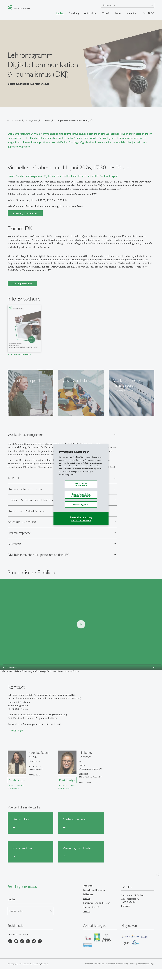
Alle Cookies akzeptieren (81, 484)
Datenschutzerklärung (81, 517)
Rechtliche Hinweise (81, 520)
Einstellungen (80, 504)
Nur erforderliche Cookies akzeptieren (81, 494)
